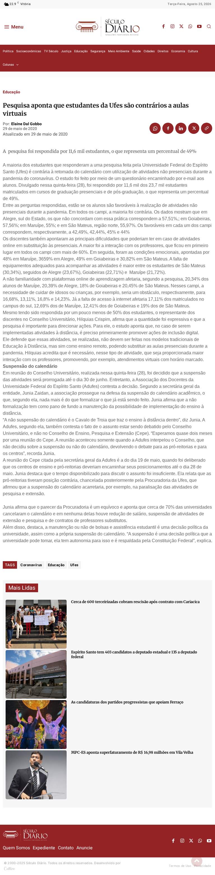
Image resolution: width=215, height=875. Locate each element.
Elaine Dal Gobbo (26, 124)
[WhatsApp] (190, 26)
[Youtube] (199, 26)
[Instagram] (172, 26)
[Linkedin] (180, 128)
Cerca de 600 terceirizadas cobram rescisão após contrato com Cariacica (135, 601)
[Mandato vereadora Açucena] (36, 624)
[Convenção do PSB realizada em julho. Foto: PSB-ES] (36, 724)
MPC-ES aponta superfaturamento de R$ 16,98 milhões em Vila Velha (132, 752)
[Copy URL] (206, 128)
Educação (11, 92)
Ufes (74, 565)
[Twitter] (181, 26)
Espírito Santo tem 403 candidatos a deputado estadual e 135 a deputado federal (134, 654)
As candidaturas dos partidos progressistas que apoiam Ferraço (127, 702)
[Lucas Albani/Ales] (36, 674)
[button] (209, 26)
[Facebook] (163, 26)
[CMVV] (36, 774)
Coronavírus (31, 565)
